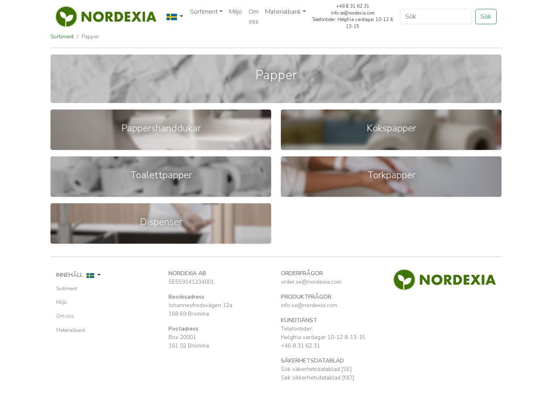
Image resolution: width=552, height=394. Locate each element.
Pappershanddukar (161, 128)
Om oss (254, 16)
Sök (485, 16)
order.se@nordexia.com (311, 282)
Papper (90, 36)
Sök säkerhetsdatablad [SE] (316, 369)
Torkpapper (391, 175)
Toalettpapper (161, 175)
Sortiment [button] (204, 11)
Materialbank (70, 330)
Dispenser (161, 221)
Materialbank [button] (283, 11)
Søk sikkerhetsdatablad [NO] (317, 377)
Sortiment (62, 36)
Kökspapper (391, 128)
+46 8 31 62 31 (300, 346)
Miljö (235, 11)
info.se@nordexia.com (309, 305)
